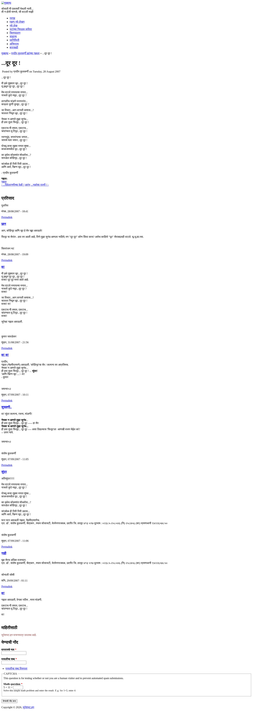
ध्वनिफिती (14, 40)
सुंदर (4, 472)
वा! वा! (5, 355)
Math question (12, 684)
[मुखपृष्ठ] (6, 2)
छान (3, 224)
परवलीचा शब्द (9, 659)
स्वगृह (12, 18)
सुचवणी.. (6, 407)
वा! (3, 267)
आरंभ (27, 184)
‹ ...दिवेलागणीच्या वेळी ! (12, 184)
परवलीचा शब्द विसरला (16, 668)
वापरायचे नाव (8, 649)
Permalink (6, 217)
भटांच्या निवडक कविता (21, 29)
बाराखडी (14, 47)
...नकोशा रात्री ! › (40, 184)
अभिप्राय (14, 43)
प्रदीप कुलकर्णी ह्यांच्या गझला (25, 53)
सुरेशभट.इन (28, 707)
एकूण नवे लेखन (17, 21)
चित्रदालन (15, 32)
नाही (3, 553)
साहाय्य (13, 36)
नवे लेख (13, 25)
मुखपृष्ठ (4, 53)
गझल (4, 181)
